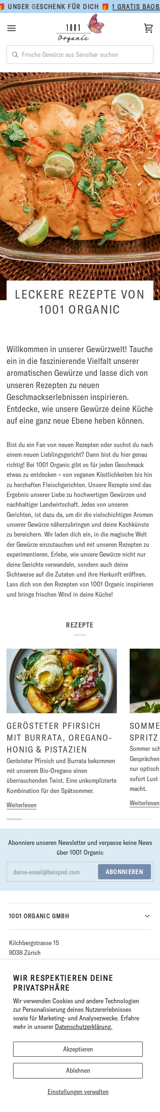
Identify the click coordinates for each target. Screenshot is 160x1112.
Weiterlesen (22, 805)
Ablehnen (78, 1070)
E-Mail (21, 880)
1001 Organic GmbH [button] (39, 916)
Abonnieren (125, 872)
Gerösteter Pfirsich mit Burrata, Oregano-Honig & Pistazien (59, 737)
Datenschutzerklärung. (83, 1026)
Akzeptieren (78, 1049)
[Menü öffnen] (19, 28)
